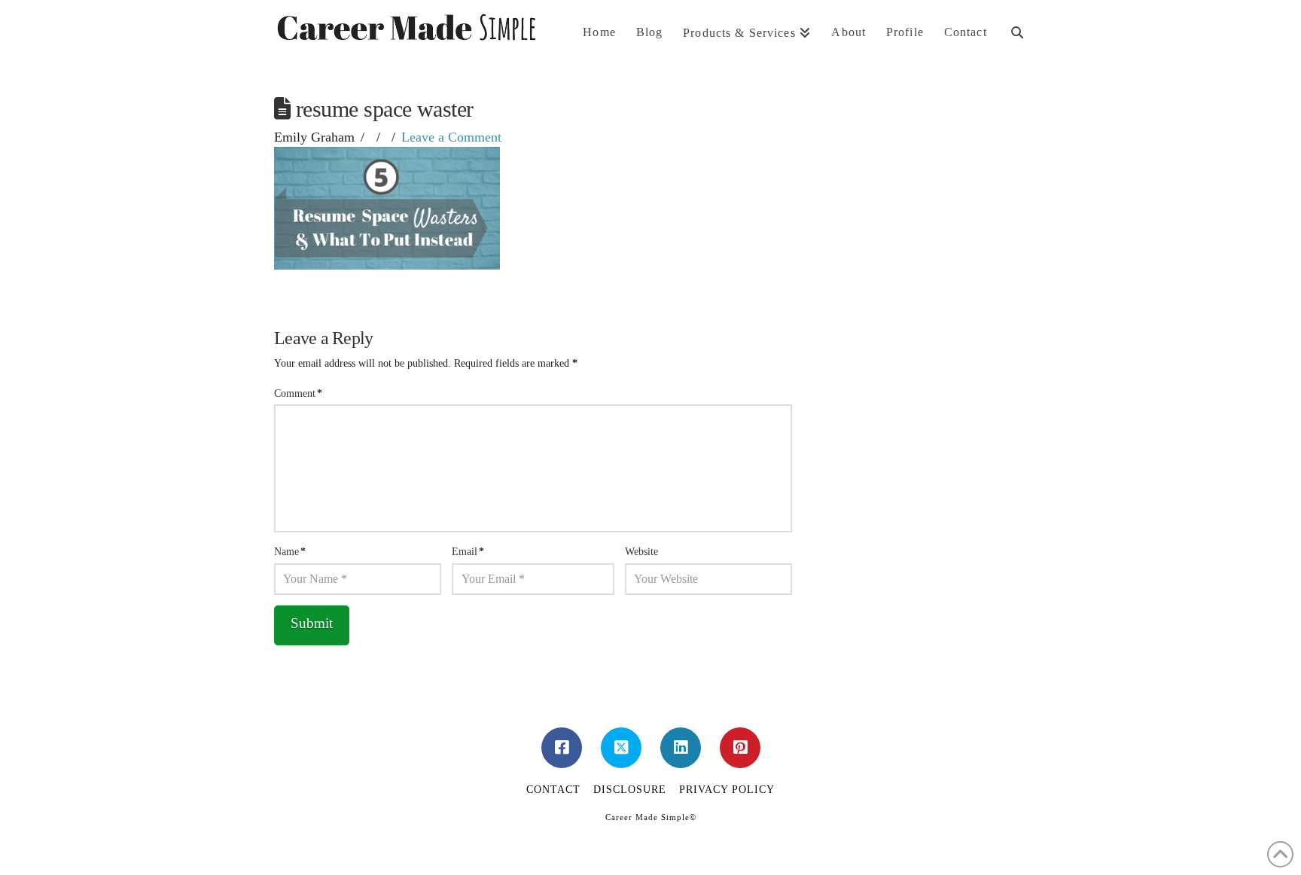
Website (641, 551)
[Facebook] (561, 747)
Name (290, 551)
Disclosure (629, 789)
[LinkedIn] (680, 747)
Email (468, 551)
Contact (553, 789)
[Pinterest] (740, 747)
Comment (298, 393)
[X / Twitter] (621, 747)
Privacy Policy (727, 789)
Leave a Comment (451, 137)
